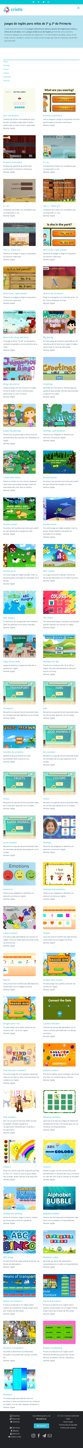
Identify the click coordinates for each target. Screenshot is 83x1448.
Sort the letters (11, 115)
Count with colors (12, 477)
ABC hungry (9, 618)
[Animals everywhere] (19, 1332)
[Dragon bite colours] (59, 964)
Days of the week (11, 661)
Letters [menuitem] (6, 73)
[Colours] (19, 1151)
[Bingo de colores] (19, 368)
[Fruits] (19, 783)
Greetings (48, 384)
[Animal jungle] (19, 508)
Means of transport (13, 1301)
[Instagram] (33, 1435)
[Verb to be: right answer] (59, 234)
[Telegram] (44, 1435)
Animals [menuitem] (6, 65)
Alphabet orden (50, 1257)
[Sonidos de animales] (19, 736)
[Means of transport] (19, 1285)
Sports (6, 980)
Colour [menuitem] (6, 69)
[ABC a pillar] (59, 555)
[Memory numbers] (59, 1101)
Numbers (7, 1394)
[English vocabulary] (59, 1332)
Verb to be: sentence (53, 293)
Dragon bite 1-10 (11, 1023)
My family (48, 337)
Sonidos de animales (13, 752)
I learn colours (10, 933)
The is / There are (51, 206)
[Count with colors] (19, 462)
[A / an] (59, 146)
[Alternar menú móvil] (78, 8)
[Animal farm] (19, 555)
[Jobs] (59, 692)
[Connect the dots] (59, 1008)
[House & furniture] (59, 1285)
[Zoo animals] (59, 736)
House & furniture (52, 1301)
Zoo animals (49, 752)
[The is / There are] (59, 190)
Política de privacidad (68, 1425)
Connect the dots (51, 1023)
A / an (46, 162)
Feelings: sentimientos (54, 431)
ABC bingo (8, 1257)
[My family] (59, 321)
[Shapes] (59, 917)
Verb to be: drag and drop (16, 337)
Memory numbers (52, 1117)
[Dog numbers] (19, 1101)
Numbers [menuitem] (7, 77)
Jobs (45, 708)
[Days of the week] (19, 646)
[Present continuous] (59, 100)
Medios (15, 1431)
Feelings (47, 842)
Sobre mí (16, 1433)
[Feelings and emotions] (59, 873)
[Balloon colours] (59, 1054)
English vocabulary (52, 1348)
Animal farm (9, 571)
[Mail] (50, 1435)
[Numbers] (19, 1379)
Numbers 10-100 (51, 661)
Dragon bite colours (53, 980)
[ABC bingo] (19, 1241)
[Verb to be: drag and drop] (19, 321)
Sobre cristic (15, 1437)
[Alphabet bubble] (59, 1198)
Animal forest (50, 477)
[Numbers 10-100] (59, 646)
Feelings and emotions (54, 889)
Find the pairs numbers (14, 1070)
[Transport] (19, 692)
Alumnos (16, 1416)
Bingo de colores (11, 384)
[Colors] (59, 783)
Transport (8, 708)
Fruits (6, 799)
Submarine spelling (12, 1213)
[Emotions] (19, 873)
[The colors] (59, 602)
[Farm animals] (19, 827)
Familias (16, 1422)
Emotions (8, 889)
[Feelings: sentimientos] (59, 415)
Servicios (16, 1428)
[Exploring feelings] (19, 415)
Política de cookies (68, 1428)
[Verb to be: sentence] (59, 278)
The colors (48, 618)
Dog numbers (9, 1117)
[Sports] (19, 964)
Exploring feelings (12, 431)
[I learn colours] (19, 917)
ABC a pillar (49, 571)
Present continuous (52, 115)
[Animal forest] (59, 462)
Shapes (46, 933)
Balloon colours (51, 1070)
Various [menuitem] (6, 80)
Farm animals (10, 842)
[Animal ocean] (59, 508)
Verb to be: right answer (55, 250)
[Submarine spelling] (19, 1198)
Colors (46, 799)
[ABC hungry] (19, 602)
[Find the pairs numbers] (19, 1054)
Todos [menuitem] (5, 62)
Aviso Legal (68, 1422)
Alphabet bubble (51, 1213)
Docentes (16, 1419)
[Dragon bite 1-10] (19, 1008)
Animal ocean (49, 524)
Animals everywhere (13, 1348)
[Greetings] (59, 368)
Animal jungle (10, 524)
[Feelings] (59, 827)
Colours (7, 1167)
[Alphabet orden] (59, 1241)
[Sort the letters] (19, 100)
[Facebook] (39, 1435)
